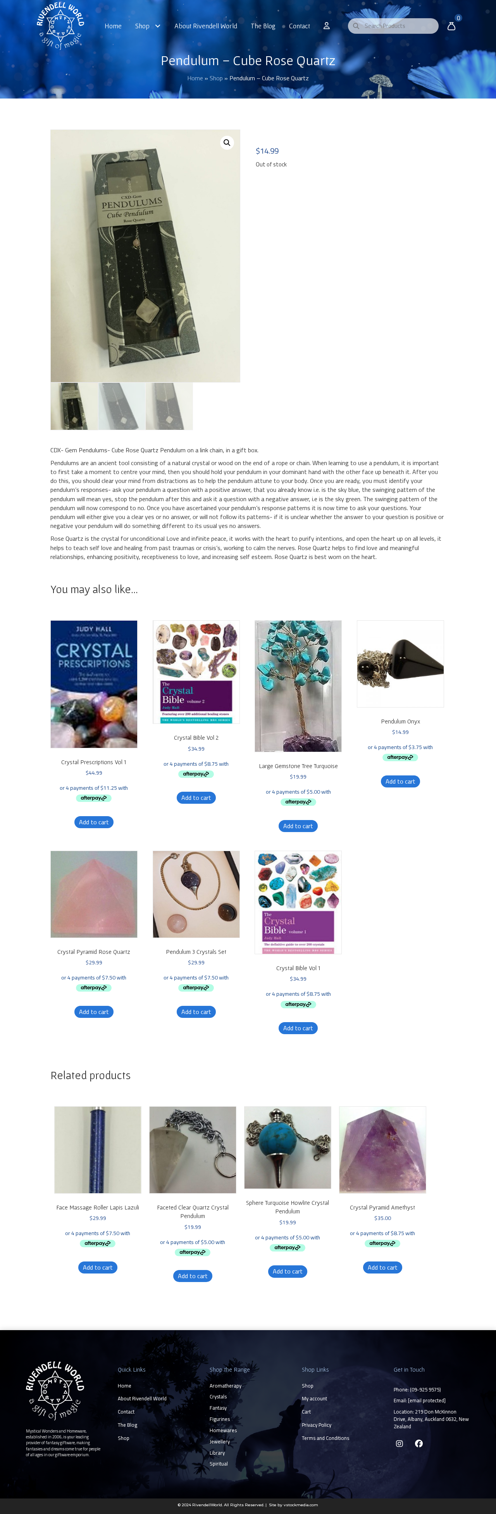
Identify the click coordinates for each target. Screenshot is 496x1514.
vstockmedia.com (301, 1504)
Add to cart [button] (94, 822)
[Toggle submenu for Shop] (158, 25)
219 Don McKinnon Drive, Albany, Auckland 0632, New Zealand (431, 1419)
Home (195, 78)
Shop (216, 78)
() (425, 1389)
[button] (227, 143)
